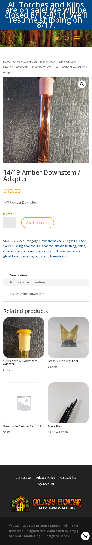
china (81, 246)
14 (75, 241)
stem (44, 256)
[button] (82, 84)
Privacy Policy (45, 478)
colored (29, 251)
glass (76, 251)
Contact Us (23, 478)
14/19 (83, 241)
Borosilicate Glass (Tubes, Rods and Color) (49, 62)
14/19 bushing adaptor (19, 246)
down (50, 251)
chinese (8, 251)
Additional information (27, 282)
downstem (63, 251)
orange (28, 256)
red (37, 256)
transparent (58, 256)
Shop (16, 62)
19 (38, 246)
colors (40, 251)
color (18, 251)
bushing (70, 246)
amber (59, 246)
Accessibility (68, 478)
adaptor (47, 246)
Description (18, 275)
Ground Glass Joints (16, 67)
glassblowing (12, 256)
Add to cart (37, 222)
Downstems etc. (41, 67)
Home (7, 62)
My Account (46, 484)
